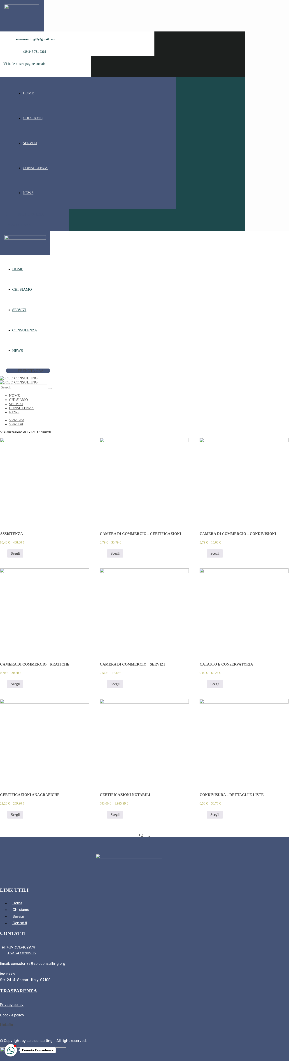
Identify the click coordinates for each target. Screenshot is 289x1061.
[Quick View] (5, 553)
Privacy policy (11, 1005)
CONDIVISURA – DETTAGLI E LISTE (232, 795)
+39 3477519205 (21, 953)
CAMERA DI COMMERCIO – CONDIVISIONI (238, 534)
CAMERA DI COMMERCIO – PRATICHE (34, 664)
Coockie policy (12, 1015)
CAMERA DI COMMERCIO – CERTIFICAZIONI (140, 534)
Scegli (15, 553)
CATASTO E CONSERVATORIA (226, 664)
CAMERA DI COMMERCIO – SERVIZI (132, 664)
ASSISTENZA (11, 534)
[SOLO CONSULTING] (19, 378)
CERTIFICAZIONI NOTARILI (125, 795)
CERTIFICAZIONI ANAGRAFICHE (30, 795)
